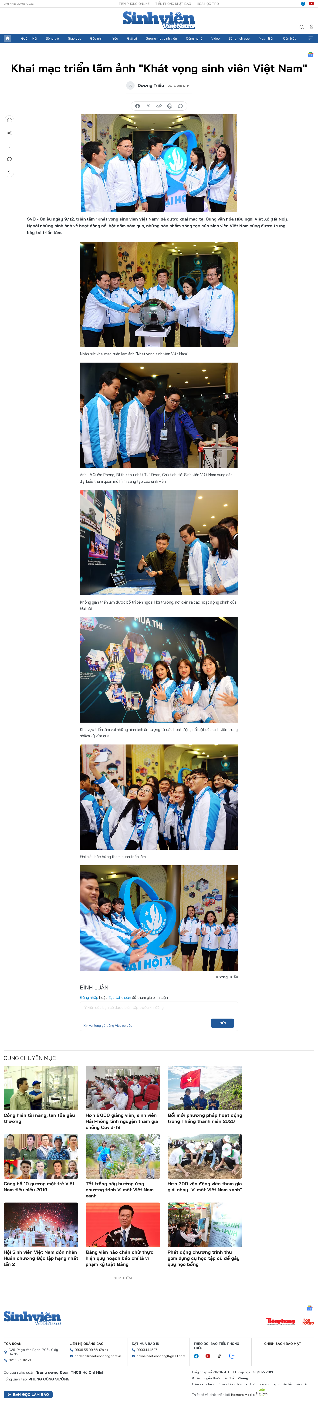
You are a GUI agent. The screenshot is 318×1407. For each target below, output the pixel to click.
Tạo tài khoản (119, 997)
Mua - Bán (266, 38)
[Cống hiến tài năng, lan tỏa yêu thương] (41, 1088)
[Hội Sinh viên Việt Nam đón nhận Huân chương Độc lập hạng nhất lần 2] (41, 1225)
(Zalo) (103, 1350)
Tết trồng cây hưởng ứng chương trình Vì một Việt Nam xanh (120, 1190)
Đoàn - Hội (29, 38)
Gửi (223, 1023)
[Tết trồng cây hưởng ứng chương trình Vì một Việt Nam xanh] (123, 1156)
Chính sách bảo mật (282, 1344)
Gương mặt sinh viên (161, 38)
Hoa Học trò (208, 4)
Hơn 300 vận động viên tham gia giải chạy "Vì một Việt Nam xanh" (205, 1187)
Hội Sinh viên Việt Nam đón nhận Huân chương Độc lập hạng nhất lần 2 (41, 1258)
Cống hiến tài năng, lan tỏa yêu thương (39, 1118)
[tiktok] (222, 1356)
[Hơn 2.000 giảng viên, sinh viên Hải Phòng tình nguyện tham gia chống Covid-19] (123, 1088)
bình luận (180, 106)
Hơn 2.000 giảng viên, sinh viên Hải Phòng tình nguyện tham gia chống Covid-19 (122, 1121)
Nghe (9, 120)
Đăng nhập (89, 997)
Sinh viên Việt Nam (32, 1318)
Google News (310, 54)
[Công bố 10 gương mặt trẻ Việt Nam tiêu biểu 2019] (41, 1156)
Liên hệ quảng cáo (87, 1344)
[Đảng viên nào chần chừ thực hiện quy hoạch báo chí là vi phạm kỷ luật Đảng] (123, 1225)
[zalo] (234, 1356)
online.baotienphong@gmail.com (161, 1356)
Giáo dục (74, 38)
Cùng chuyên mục (30, 1057)
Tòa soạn (12, 1344)
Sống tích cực (239, 38)
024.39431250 (20, 1360)
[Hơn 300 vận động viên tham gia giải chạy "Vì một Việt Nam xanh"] (205, 1156)
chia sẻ (137, 106)
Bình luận (9, 159)
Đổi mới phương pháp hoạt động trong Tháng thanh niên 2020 (205, 1118)
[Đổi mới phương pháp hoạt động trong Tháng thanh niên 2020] (205, 1088)
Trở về (9, 172)
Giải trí (132, 38)
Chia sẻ (9, 133)
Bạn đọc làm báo (31, 1394)
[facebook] (303, 3)
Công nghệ (194, 38)
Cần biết (289, 38)
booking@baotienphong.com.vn (98, 1356)
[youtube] (311, 3)
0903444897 (147, 1350)
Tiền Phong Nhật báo (173, 4)
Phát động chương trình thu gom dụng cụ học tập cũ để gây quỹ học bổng (204, 1258)
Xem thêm (310, 38)
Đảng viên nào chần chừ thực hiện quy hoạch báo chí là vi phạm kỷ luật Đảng (119, 1258)
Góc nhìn (96, 38)
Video (215, 38)
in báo (169, 106)
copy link (159, 106)
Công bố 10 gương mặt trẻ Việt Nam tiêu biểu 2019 (39, 1187)
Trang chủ (7, 38)
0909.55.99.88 (86, 1350)
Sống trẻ (52, 38)
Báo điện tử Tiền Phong (159, 20)
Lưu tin (9, 146)
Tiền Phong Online (134, 4)
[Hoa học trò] (308, 1322)
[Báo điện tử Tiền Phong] (280, 1322)
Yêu (115, 38)
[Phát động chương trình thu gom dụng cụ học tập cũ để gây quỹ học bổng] (205, 1225)
